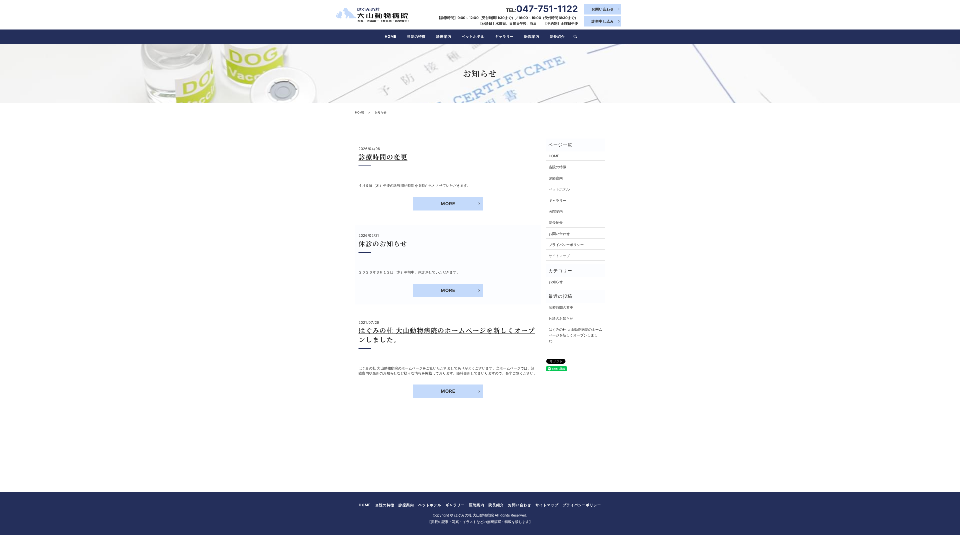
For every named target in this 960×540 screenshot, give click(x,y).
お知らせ (556, 282)
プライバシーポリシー (566, 244)
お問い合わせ (603, 9)
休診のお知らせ (382, 243)
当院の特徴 (416, 36)
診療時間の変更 (383, 156)
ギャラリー (504, 36)
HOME (390, 36)
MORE (448, 203)
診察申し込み (603, 21)
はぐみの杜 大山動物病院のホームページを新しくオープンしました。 (446, 335)
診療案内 (443, 36)
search (575, 36)
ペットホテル (473, 36)
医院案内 (531, 36)
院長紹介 (557, 36)
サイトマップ (559, 256)
